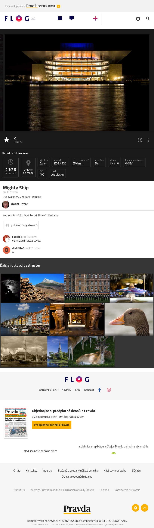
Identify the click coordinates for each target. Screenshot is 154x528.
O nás (16, 470)
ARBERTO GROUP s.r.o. (112, 521)
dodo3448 (18, 248)
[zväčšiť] (140, 140)
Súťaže (136, 470)
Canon (44, 162)
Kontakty (31, 470)
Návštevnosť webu (115, 470)
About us (19, 490)
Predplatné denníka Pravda (51, 425)
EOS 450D (60, 162)
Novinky (66, 390)
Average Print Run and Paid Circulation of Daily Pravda (62, 490)
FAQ (77, 390)
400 (42, 173)
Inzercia (47, 470)
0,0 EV (134, 162)
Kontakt (89, 390)
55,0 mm (81, 162)
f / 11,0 (114, 162)
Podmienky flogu (47, 390)
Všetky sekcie (47, 6)
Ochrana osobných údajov (77, 477)
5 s (99, 162)
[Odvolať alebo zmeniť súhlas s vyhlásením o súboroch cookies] (135, 508)
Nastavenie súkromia (127, 490)
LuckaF (16, 237)
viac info (119, 524)
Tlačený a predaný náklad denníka (78, 470)
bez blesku (57, 173)
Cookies (104, 490)
